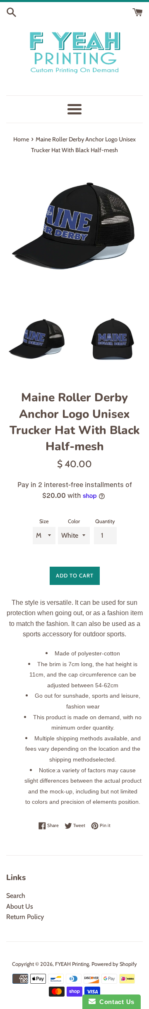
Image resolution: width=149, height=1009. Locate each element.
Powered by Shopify (114, 964)
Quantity (105, 521)
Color (74, 521)
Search (15, 896)
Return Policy (25, 917)
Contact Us (115, 1001)
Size (44, 521)
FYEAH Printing (72, 964)
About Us (19, 906)
